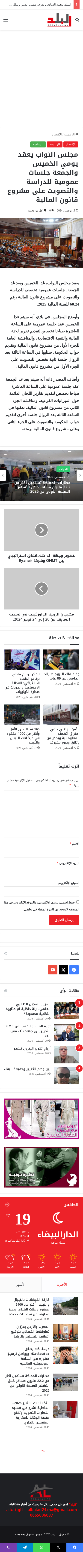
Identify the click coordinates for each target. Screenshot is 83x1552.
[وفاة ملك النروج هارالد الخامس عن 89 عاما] (61, 659)
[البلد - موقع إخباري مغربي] (59, 20)
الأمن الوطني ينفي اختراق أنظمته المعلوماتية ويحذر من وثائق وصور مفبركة (63, 736)
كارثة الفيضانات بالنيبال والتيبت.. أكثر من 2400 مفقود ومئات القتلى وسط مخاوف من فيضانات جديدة (29, 1307)
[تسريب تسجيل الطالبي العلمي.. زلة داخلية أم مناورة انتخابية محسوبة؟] (66, 1010)
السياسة (38, 144)
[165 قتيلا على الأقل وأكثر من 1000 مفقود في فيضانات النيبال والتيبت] (22, 714)
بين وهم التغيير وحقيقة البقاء (27, 1069)
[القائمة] (5, 21)
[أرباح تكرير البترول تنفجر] (66, 1054)
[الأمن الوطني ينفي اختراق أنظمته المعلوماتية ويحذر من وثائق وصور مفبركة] (61, 714)
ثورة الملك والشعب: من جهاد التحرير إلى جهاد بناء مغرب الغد (28, 1031)
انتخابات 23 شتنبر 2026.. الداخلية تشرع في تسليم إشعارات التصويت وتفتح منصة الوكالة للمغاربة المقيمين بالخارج (42, 487)
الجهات (63, 466)
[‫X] (63, 969)
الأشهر (20, 1284)
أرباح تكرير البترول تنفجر (32, 1048)
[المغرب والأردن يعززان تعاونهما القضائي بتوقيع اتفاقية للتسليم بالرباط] (65, 1333)
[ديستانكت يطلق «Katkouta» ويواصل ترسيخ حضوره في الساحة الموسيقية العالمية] (65, 1355)
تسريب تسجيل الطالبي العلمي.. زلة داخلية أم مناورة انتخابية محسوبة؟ (28, 1009)
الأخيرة (62, 1284)
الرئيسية (69, 134)
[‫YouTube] (52, 969)
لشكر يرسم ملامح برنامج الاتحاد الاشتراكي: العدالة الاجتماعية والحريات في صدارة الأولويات (22, 683)
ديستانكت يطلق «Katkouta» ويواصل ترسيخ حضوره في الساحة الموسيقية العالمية (28, 1356)
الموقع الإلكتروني (68, 883)
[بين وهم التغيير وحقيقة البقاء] (66, 1075)
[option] (41, 475)
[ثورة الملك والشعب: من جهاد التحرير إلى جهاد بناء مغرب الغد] (66, 1032)
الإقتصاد (57, 134)
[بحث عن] (77, 21)
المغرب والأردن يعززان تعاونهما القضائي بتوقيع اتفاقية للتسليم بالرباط (30, 1332)
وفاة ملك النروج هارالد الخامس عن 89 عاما (61, 676)
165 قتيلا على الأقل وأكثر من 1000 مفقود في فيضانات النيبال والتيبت (23, 736)
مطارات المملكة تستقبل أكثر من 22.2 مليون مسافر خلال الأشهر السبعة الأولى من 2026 (27, 1383)
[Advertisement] (41, 80)
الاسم (74, 843)
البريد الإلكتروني (68, 863)
